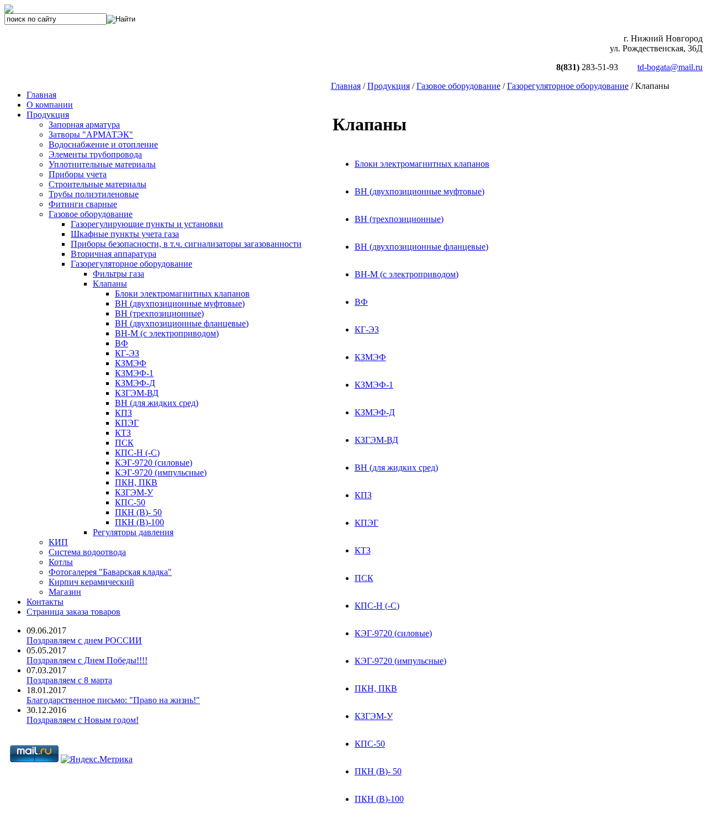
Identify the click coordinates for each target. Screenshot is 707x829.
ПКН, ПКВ (376, 688)
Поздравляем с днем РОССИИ (84, 640)
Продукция (388, 86)
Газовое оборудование (458, 86)
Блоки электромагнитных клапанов (422, 163)
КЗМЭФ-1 (374, 384)
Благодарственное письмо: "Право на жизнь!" (113, 700)
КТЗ (363, 550)
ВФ (361, 302)
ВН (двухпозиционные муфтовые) (419, 191)
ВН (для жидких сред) (396, 467)
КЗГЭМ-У (374, 716)
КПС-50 (370, 743)
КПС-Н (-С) (377, 605)
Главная (346, 86)
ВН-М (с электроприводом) (406, 274)
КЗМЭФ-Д (375, 412)
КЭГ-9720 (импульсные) (400, 661)
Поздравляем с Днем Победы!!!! (87, 660)
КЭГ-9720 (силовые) (393, 633)
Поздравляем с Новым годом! (83, 720)
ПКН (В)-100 (379, 799)
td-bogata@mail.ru (670, 67)
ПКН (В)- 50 (378, 771)
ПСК (364, 578)
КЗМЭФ (370, 357)
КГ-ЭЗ (367, 329)
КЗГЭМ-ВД (376, 440)
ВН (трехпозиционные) (399, 219)
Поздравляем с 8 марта (69, 680)
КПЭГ (366, 522)
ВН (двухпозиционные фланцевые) (421, 246)
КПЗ (363, 495)
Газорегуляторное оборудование (568, 86)
